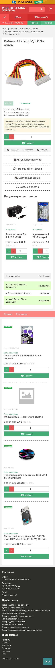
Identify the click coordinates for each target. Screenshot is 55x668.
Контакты (43, 150)
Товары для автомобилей (13, 621)
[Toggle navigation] (51, 9)
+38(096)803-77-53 (11, 588)
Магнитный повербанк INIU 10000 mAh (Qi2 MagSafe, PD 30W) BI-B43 (25, 537)
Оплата (5, 642)
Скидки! (48, 23)
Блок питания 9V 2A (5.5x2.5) (16, 236)
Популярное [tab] (21, 314)
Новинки (34, 23)
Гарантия (29, 150)
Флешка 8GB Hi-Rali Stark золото (23, 416)
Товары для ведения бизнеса (15, 627)
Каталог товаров (14, 23)
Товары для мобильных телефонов (18, 616)
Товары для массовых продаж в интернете (22, 630)
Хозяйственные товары (12, 624)
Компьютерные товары (12, 619)
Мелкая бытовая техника (13, 613)
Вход (19, 17)
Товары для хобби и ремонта (15, 605)
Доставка (14, 150)
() (42, 17)
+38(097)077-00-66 (11, 586)
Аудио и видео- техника (13, 607)
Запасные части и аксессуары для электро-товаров (26, 610)
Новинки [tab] (8, 314)
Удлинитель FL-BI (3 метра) (42, 236)
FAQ (4, 654)
